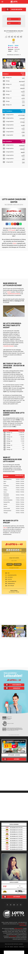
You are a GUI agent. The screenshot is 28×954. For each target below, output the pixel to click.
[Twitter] (20, 904)
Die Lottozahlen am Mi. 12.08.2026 (16, 845)
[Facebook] (7, 904)
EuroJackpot (22, 923)
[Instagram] (10, 904)
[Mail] (14, 904)
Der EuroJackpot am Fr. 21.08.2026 (16, 834)
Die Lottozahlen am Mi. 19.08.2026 (16, 836)
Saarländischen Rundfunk (14, 293)
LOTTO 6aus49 (11, 230)
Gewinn (14, 243)
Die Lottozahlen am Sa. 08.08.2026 (16, 847)
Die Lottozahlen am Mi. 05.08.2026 (16, 849)
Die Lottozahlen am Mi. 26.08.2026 (16, 827)
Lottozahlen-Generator (8, 346)
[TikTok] (17, 904)
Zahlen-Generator (18, 928)
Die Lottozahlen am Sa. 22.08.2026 (16, 831)
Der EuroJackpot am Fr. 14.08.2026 (16, 842)
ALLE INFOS (9, 564)
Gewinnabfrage (12, 936)
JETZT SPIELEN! (17, 564)
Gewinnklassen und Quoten (13, 54)
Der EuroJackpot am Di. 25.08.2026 (16, 829)
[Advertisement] (14, 182)
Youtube (9, 292)
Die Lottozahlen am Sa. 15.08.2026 (16, 840)
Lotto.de (5, 527)
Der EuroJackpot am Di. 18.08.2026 (16, 838)
